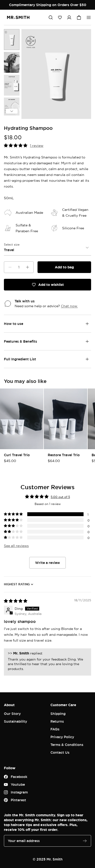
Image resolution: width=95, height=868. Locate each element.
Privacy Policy (62, 737)
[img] (15, 601)
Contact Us (59, 752)
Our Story (12, 713)
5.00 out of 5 (60, 496)
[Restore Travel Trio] (65, 419)
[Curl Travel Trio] (21, 419)
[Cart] (78, 17)
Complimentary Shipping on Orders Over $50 (47, 5)
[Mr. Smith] (18, 17)
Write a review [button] (47, 562)
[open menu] (88, 17)
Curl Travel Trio (17, 455)
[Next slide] (12, 111)
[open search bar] (50, 17)
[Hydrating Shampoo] (11, 39)
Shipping (58, 713)
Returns (57, 721)
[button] (60, 17)
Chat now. (69, 306)
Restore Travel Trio (64, 455)
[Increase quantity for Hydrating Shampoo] (27, 267)
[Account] (69, 17)
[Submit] (84, 840)
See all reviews (16, 545)
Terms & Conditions (66, 744)
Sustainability (15, 721)
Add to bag (64, 267)
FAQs (54, 729)
